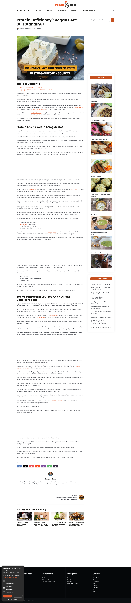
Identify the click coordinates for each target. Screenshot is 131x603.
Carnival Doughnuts (98, 120)
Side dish (95, 587)
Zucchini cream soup (98, 215)
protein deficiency (36, 113)
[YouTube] (28, 10)
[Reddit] (37, 466)
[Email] (55, 466)
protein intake (74, 189)
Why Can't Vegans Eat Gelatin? (101, 327)
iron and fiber (41, 317)
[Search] (113, 10)
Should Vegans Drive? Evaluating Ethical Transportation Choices (98, 321)
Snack (95, 589)
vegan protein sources (39, 109)
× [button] (22, 567)
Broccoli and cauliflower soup (99, 233)
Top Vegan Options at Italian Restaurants (100, 302)
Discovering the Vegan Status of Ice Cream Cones (101, 293)
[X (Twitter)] (25, 466)
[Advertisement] (50, 167)
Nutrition (63, 11)
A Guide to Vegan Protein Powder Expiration (22, 524)
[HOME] (17, 31)
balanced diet (32, 189)
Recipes (49, 11)
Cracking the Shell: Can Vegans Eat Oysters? (101, 312)
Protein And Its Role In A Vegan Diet (31, 88)
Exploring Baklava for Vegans (100, 284)
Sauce (95, 585)
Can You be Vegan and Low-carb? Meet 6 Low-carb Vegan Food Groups (76, 525)
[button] (13, 577)
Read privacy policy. (15, 575)
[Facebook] (17, 10)
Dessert (95, 580)
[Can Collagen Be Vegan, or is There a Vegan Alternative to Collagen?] (41, 516)
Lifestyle (75, 11)
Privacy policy (46, 580)
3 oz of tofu (23, 224)
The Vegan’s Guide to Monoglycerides (97, 297)
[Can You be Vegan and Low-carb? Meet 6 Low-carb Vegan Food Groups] (76, 516)
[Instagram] (21, 10)
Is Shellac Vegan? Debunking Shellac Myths (100, 307)
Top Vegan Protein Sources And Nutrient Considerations (37, 90)
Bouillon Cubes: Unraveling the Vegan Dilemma (100, 288)
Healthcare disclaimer (48, 582)
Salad (94, 583)
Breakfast (96, 578)
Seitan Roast (95, 158)
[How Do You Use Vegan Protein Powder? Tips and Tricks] (59, 516)
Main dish (96, 582)
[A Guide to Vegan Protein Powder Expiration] (24, 516)
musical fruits (54, 315)
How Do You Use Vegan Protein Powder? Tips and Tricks (58, 524)
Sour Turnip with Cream (99, 83)
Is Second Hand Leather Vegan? (101, 317)
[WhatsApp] (49, 466)
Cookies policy (46, 578)
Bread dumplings (97, 177)
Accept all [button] (7, 596)
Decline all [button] (18, 596)
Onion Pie (94, 101)
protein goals (52, 232)
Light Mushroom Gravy (99, 139)
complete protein (57, 401)
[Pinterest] (24, 10)
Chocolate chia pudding (99, 253)
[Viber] (43, 466)
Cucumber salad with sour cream (100, 195)
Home (39, 11)
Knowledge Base (89, 11)
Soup (94, 591)
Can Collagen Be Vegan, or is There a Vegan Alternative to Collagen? (41, 525)
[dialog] (13, 583)
